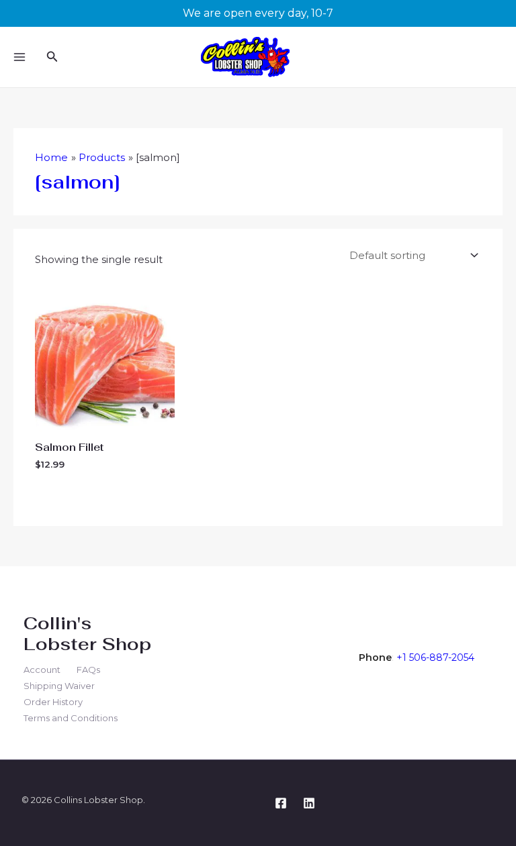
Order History (53, 701)
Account (42, 669)
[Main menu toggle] (19, 57)
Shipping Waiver (59, 685)
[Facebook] (281, 803)
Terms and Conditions (71, 717)
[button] (52, 57)
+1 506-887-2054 (435, 657)
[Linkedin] (309, 803)
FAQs (88, 669)
